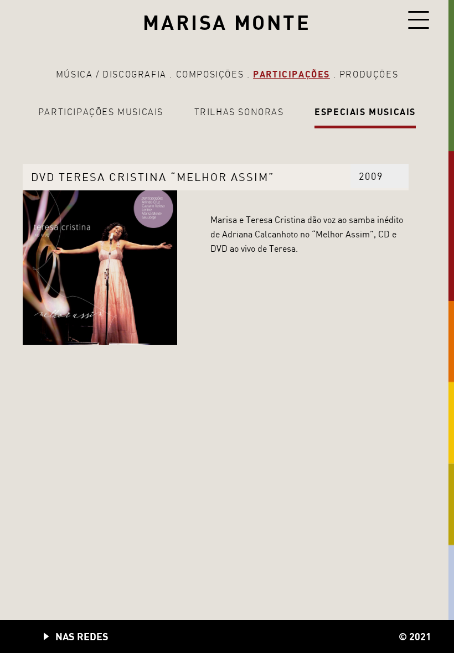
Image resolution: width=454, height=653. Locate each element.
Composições (210, 74)
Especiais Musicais (365, 111)
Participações (291, 74)
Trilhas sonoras (239, 111)
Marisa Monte (227, 21)
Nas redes (82, 636)
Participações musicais (100, 111)
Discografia (134, 74)
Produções (368, 74)
